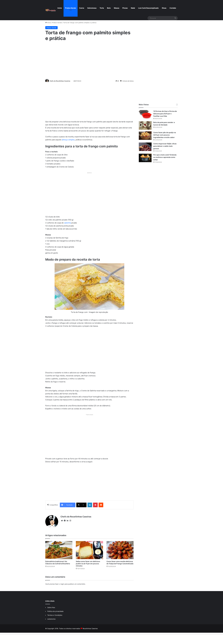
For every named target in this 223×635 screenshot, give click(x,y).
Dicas (164, 8)
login (62, 584)
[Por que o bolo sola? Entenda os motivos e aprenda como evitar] (145, 158)
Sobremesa (91, 8)
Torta (102, 8)
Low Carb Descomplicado (148, 8)
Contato (173, 8)
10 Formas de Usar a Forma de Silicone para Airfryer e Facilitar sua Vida (165, 113)
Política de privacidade (55, 611)
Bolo (109, 8)
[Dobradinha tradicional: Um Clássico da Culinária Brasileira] (58, 550)
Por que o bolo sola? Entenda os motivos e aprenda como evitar (164, 157)
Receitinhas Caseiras (90, 628)
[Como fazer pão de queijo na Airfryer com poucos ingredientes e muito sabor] (145, 135)
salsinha (67, 223)
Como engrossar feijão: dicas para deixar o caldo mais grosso (165, 146)
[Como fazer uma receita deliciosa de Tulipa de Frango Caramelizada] (120, 550)
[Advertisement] (89, 59)
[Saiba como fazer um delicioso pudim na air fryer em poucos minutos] (89, 550)
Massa (116, 8)
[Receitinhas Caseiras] (50, 10)
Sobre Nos (51, 607)
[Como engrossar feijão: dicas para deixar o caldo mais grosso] (145, 147)
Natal (133, 8)
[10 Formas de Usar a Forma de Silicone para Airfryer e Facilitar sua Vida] (145, 114)
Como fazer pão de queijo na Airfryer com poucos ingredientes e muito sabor (164, 134)
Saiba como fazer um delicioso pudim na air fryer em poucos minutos (88, 563)
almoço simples (68, 140)
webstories (51, 619)
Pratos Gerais (70, 8)
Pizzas (125, 8)
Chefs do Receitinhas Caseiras (59, 81)
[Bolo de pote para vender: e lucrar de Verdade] (145, 125)
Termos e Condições (54, 615)
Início (59, 8)
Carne (81, 8)
